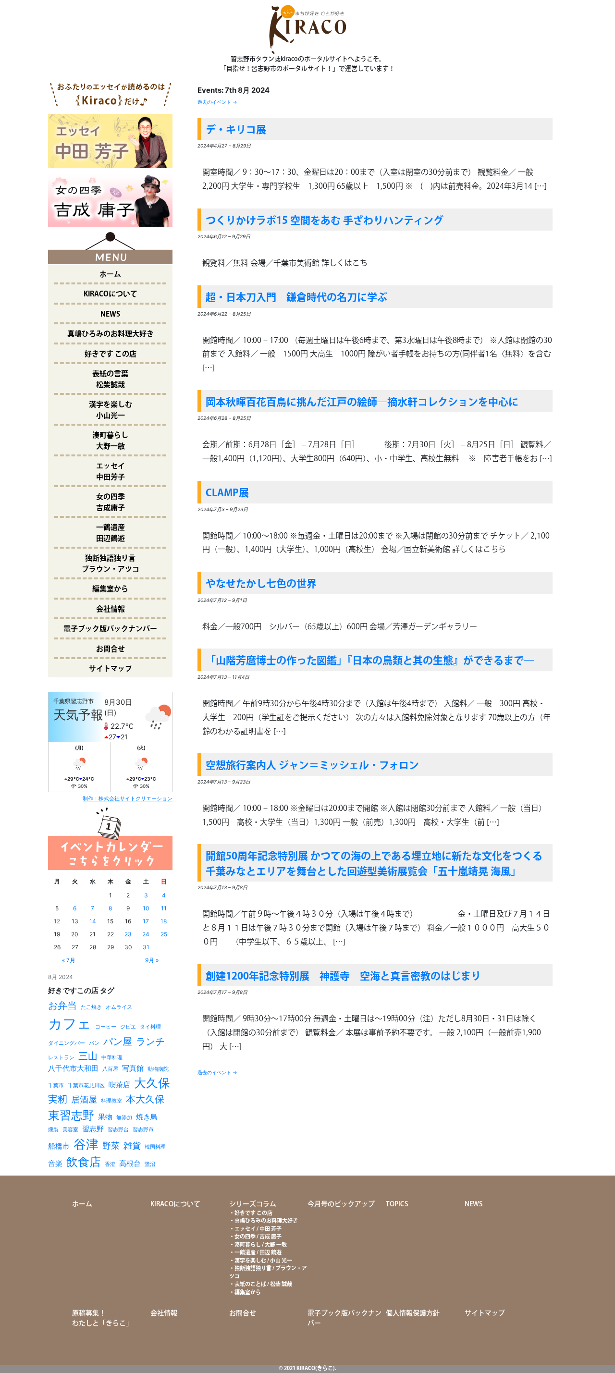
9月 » (152, 960)
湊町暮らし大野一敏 (110, 441)
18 (163, 921)
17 (146, 921)
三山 (88, 1056)
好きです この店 (110, 354)
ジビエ (128, 1027)
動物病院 (158, 1069)
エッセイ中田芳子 (110, 471)
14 (92, 921)
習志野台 (118, 1130)
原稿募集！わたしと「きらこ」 (102, 1318)
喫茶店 (119, 1084)
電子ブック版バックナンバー (110, 629)
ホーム (110, 275)
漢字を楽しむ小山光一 (110, 410)
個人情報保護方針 (413, 1313)
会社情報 (110, 609)
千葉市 (56, 1085)
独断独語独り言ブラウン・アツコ (110, 564)
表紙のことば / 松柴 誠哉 (263, 1284)
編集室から (110, 589)
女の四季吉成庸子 (110, 502)
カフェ (69, 1023)
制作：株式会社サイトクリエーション (127, 798)
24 (145, 934)
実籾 (57, 1099)
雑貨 (132, 1145)
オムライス (119, 1007)
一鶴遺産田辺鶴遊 (110, 533)
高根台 (130, 1163)
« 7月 (68, 960)
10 (146, 908)
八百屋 (110, 1069)
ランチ (150, 1041)
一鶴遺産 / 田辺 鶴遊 (258, 1253)
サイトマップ (110, 669)
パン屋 (117, 1041)
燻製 (53, 1130)
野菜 (111, 1145)
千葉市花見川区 (86, 1085)
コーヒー (105, 1027)
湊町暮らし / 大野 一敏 (260, 1245)
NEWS (110, 314)
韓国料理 (155, 1147)
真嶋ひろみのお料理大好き (110, 334)
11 (164, 908)
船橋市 (59, 1146)
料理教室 (111, 1101)
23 (128, 934)
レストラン (61, 1057)
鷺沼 (150, 1164)
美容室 (70, 1130)
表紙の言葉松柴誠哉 (110, 379)
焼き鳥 (147, 1116)
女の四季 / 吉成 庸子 (258, 1237)
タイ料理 (150, 1027)
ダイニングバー (66, 1043)
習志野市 (143, 1130)
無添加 (124, 1118)
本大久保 (145, 1099)
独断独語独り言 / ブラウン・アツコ (268, 1273)
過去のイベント (217, 102)
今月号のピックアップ (341, 1204)
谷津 (86, 1144)
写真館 (133, 1068)
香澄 (110, 1164)
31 (146, 947)
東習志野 (71, 1115)
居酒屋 (84, 1099)
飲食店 (83, 1162)
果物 (105, 1116)
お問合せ (110, 649)
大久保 (152, 1083)
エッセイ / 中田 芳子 (258, 1229)
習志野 (93, 1128)
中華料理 (112, 1057)
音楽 (55, 1163)
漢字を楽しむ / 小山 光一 (263, 1261)
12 (57, 921)
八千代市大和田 (73, 1068)
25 (163, 934)
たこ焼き (91, 1007)
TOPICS (397, 1204)
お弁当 (62, 1005)
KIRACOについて (110, 294)
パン (94, 1043)
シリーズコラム (252, 1204)
